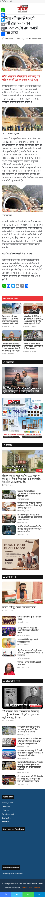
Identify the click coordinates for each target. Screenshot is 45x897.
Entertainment (8, 814)
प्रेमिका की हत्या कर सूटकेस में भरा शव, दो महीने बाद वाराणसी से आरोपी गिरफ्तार (30, 517)
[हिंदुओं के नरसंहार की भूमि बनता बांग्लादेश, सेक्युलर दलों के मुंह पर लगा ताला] (9, 652)
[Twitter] (2, 19)
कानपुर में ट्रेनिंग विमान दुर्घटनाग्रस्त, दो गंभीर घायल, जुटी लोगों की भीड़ (29, 493)
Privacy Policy (7, 803)
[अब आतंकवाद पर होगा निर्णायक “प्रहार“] (9, 620)
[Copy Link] (2, 29)
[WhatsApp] (2, 10)
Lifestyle (5, 810)
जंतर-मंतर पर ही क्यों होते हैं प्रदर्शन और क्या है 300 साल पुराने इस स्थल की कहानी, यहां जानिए (30, 778)
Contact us (6, 818)
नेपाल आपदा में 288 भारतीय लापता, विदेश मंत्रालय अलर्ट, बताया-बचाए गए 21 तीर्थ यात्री (10, 320)
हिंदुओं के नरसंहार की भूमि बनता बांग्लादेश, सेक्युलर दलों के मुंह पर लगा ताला (30, 652)
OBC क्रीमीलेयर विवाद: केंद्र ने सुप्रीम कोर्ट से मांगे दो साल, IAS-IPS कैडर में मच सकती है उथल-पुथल (11, 347)
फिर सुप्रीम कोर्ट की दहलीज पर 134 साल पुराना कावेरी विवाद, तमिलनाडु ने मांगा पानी (29, 729)
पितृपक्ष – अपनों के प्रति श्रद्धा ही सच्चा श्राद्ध (29, 663)
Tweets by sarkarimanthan (13, 873)
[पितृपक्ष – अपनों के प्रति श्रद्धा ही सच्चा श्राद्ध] (9, 668)
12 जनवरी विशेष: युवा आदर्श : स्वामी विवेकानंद (28, 640)
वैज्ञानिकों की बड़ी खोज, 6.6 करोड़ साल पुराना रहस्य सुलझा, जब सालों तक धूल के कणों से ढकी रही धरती (30, 766)
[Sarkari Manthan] (22, 9)
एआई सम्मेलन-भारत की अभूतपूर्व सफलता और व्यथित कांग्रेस (28, 630)
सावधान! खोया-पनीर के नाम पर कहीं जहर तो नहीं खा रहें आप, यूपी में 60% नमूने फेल (30, 505)
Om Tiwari (9, 39)
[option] (22, 380)
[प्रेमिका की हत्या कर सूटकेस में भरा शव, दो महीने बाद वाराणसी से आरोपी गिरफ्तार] (9, 518)
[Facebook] (2, 15)
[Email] (2, 24)
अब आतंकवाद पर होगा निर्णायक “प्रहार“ (30, 618)
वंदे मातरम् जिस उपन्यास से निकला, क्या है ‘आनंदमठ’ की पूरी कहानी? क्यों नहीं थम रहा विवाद (21, 714)
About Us (6, 822)
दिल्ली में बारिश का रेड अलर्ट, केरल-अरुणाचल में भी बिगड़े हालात (33, 346)
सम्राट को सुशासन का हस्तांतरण (19, 607)
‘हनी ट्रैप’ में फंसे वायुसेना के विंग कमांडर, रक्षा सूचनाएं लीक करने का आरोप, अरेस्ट (29, 528)
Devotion (6, 806)
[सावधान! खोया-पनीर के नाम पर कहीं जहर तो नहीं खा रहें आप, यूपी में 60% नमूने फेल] (9, 506)
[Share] (2, 33)
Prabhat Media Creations (31, 888)
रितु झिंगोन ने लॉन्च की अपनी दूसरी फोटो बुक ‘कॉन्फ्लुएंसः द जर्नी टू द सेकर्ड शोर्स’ (22, 390)
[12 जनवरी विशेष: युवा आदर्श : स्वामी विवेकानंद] (9, 643)
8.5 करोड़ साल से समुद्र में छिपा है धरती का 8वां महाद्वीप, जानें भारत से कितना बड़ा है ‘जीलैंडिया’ (30, 753)
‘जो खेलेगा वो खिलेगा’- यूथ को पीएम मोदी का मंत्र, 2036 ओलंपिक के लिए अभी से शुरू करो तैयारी (33, 320)
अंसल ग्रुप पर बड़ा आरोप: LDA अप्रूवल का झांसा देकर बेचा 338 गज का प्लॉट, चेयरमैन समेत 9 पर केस (21, 478)
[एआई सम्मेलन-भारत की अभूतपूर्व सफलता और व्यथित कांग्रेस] (9, 631)
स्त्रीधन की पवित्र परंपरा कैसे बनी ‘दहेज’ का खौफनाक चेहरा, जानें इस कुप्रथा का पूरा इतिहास (30, 741)
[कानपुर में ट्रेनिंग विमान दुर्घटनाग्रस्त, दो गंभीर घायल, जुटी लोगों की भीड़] (9, 494)
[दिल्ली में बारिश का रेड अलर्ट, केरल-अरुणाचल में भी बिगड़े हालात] (33, 335)
